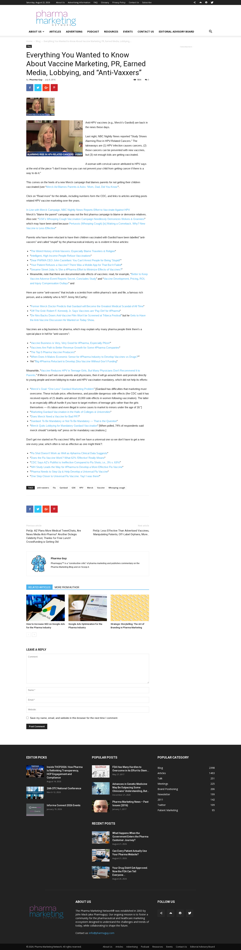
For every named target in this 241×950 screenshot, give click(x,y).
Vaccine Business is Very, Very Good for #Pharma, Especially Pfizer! (70, 342)
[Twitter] (212, 2)
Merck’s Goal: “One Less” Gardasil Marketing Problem (62, 388)
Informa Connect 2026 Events (63, 805)
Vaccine (101, 487)
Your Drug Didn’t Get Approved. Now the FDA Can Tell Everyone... (130, 871)
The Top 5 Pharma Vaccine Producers (53, 352)
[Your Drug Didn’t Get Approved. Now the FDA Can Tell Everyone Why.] (101, 872)
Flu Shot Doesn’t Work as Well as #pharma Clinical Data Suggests (69, 453)
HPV (81, 487)
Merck (90, 487)
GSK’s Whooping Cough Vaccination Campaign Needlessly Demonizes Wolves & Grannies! (91, 218)
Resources (111, 31)
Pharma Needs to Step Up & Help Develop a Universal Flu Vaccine (69, 471)
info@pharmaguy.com (101, 933)
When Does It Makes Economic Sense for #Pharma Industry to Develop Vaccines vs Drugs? (84, 356)
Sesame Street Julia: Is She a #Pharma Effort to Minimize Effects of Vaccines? (76, 269)
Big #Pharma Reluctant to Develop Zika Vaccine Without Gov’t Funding (76, 361)
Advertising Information (79, 2)
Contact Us (134, 2)
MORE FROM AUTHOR (67, 587)
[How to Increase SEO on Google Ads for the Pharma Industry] (45, 608)
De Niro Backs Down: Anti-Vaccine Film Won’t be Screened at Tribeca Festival (76, 315)
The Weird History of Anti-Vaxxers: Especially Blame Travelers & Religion (73, 251)
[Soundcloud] (200, 2)
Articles (55, 31)
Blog (38, 41)
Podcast (93, 31)
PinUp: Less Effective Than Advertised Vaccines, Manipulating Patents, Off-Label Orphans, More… (121, 532)
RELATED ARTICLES (39, 587)
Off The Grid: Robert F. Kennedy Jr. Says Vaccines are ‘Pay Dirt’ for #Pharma (75, 310)
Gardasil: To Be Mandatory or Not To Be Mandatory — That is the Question (74, 421)
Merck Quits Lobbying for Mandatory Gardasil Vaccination (64, 425)
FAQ (96, 2)
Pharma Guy (35, 79)
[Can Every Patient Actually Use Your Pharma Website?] (101, 855)
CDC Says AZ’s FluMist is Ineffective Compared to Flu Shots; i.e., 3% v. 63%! (75, 462)
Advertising (74, 31)
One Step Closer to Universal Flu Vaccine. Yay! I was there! (65, 476)
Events (128, 31)
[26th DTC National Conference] (35, 793)
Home (29, 41)
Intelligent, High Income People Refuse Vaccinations (61, 255)
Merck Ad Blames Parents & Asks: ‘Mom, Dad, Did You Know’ (82, 186)
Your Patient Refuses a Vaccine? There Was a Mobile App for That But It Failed (76, 264)
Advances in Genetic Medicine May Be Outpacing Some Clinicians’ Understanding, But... (130, 787)
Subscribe (147, 2)
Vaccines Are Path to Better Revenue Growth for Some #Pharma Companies (75, 347)
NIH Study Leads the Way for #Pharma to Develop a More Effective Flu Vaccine (76, 466)
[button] (210, 32)
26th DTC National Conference (64, 788)
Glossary (105, 2)
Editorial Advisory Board (176, 31)
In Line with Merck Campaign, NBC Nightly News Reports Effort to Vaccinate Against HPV (78, 209)
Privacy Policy (118, 2)
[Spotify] (206, 2)
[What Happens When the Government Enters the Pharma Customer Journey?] (101, 837)
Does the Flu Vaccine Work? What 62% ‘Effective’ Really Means (67, 457)
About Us (60, 2)
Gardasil (64, 487)
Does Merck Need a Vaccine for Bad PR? (55, 416)
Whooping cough (117, 487)
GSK (74, 487)
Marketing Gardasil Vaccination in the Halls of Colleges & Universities (70, 411)
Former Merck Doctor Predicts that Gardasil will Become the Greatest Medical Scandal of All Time (87, 306)
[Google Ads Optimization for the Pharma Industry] (87, 608)
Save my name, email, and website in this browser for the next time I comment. (74, 717)
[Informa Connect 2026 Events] (35, 810)
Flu (54, 487)
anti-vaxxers (43, 487)
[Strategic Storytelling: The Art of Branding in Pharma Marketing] (130, 608)
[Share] (194, 2)
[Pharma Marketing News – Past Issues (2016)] (101, 806)
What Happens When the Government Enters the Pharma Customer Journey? (130, 837)
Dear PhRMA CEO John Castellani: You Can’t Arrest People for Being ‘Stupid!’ (75, 260)
